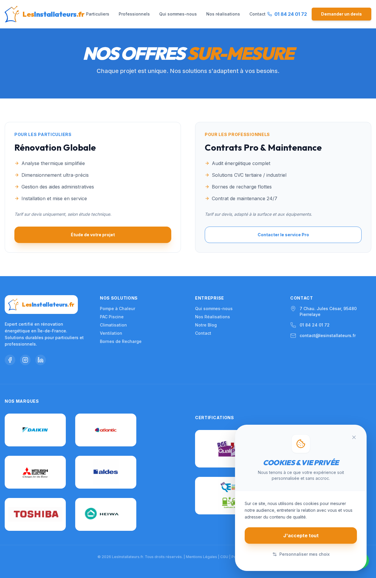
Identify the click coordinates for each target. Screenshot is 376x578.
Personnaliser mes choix (304, 554)
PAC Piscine (112, 316)
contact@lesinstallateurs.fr (328, 335)
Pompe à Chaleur (117, 308)
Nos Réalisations (212, 316)
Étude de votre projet (93, 234)
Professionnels (134, 13)
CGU (224, 557)
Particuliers (97, 13)
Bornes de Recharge (121, 341)
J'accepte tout (301, 535)
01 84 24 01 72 (315, 324)
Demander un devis (341, 13)
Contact (257, 13)
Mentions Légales (201, 557)
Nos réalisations (223, 13)
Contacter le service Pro (283, 234)
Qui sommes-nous (178, 13)
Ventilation (111, 333)
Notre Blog (206, 324)
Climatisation (113, 324)
